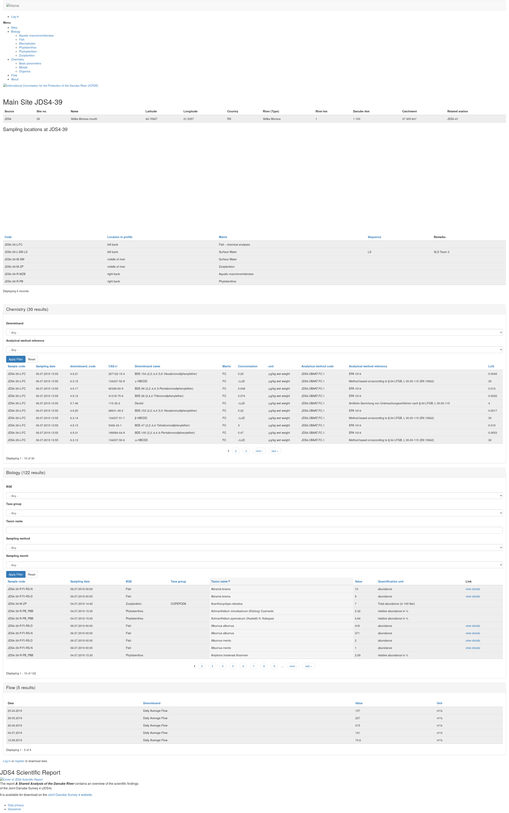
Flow (14, 75)
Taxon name (14, 521)
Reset (31, 359)
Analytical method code (317, 366)
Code (8, 237)
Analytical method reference (25, 340)
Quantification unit (391, 581)
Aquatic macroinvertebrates (36, 35)
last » (275, 451)
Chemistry (17, 59)
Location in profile (119, 237)
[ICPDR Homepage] (50, 85)
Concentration (247, 366)
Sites (14, 27)
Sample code (16, 366)
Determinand (14, 323)
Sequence (374, 237)
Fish (21, 39)
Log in (15, 16)
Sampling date (45, 366)
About (14, 79)
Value (358, 581)
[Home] (12, 5)
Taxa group (13, 504)
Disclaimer (14, 809)
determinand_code (83, 366)
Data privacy (16, 805)
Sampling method (18, 538)
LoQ (491, 366)
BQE (9, 486)
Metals (23, 67)
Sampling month (17, 556)
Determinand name (147, 366)
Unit (439, 703)
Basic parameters (30, 63)
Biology (15, 31)
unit (271, 366)
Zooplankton (27, 55)
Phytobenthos (27, 47)
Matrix (223, 237)
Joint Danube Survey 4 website (70, 794)
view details (473, 589)
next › (259, 451)
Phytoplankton (28, 51)
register (19, 761)
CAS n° (113, 366)
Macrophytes (27, 43)
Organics (24, 71)
